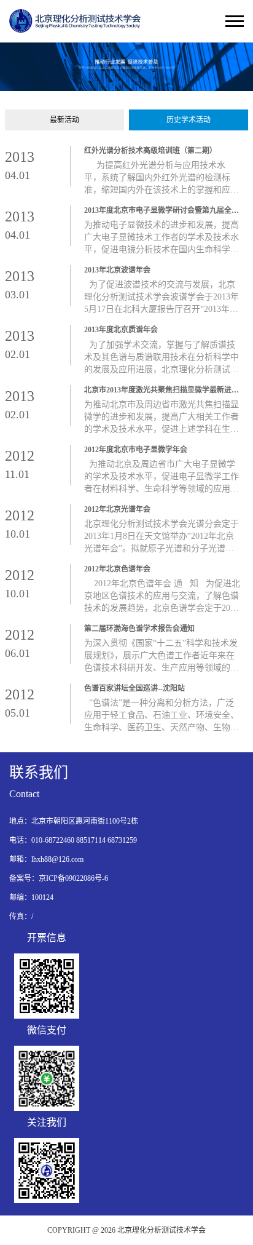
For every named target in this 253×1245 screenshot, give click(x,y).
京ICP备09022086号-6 (73, 878)
